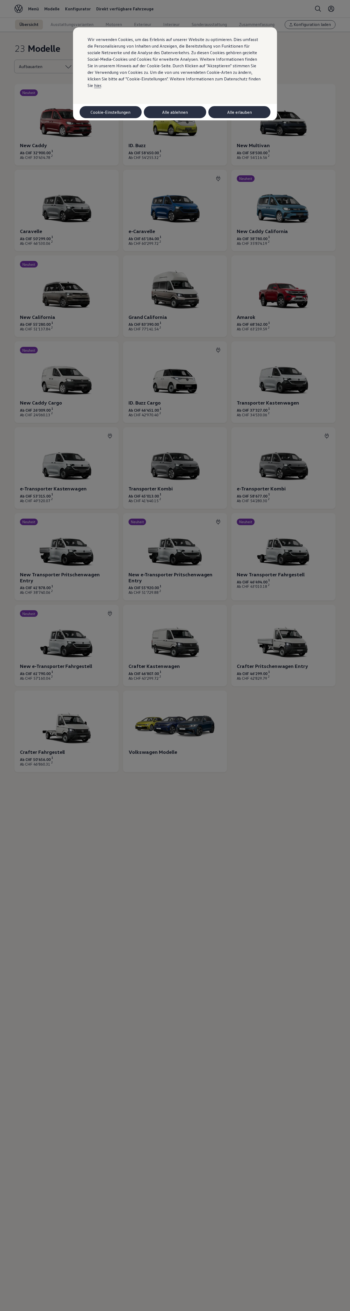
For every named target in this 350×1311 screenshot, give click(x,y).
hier (97, 85)
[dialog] (175, 655)
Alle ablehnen (175, 112)
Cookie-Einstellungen (110, 112)
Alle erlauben (239, 112)
